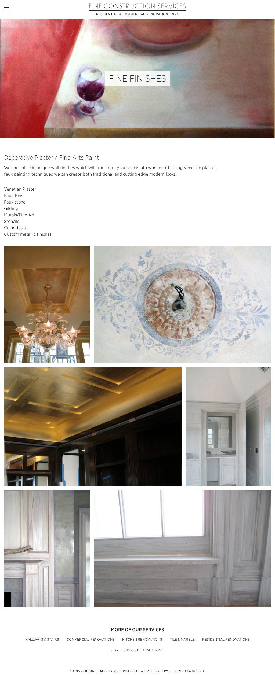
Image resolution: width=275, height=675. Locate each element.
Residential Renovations (226, 639)
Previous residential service (137, 650)
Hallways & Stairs (42, 639)
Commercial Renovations (91, 639)
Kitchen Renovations (142, 639)
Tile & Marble (182, 639)
